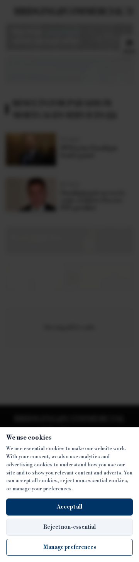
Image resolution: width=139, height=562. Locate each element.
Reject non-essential (69, 527)
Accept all (69, 507)
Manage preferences (69, 547)
